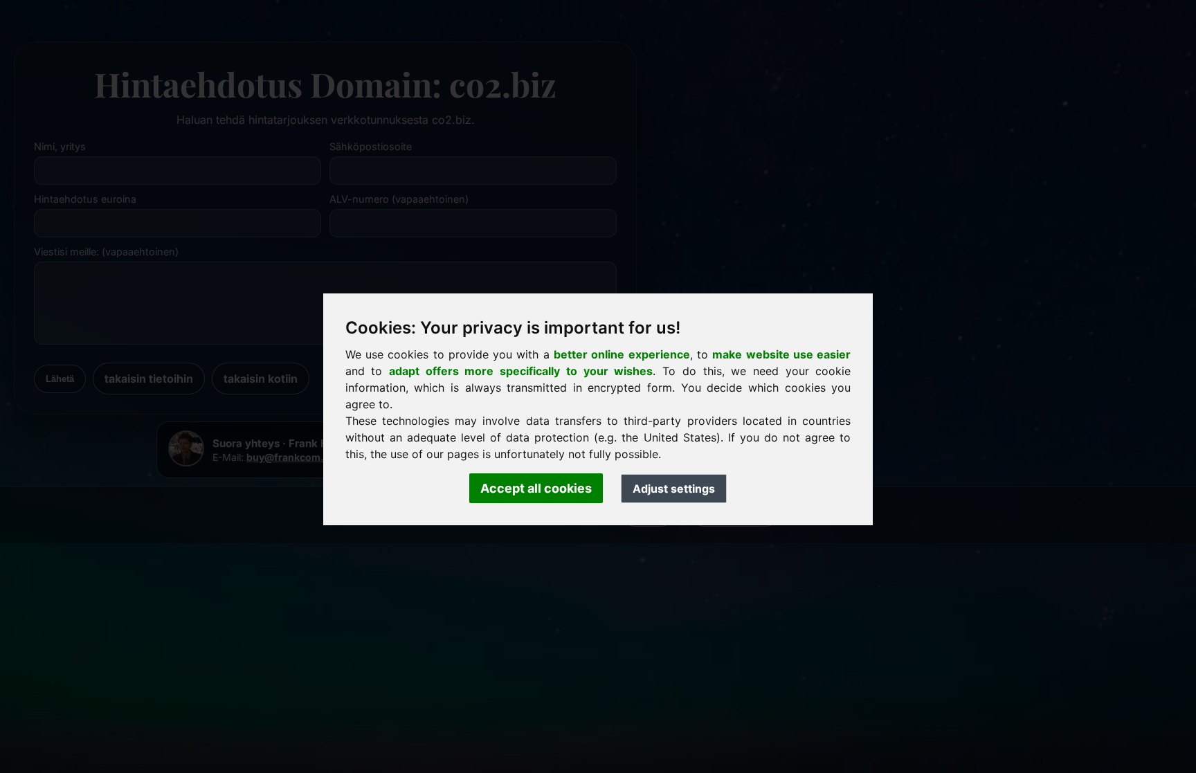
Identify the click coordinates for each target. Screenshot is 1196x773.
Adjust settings (674, 488)
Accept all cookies (536, 488)
